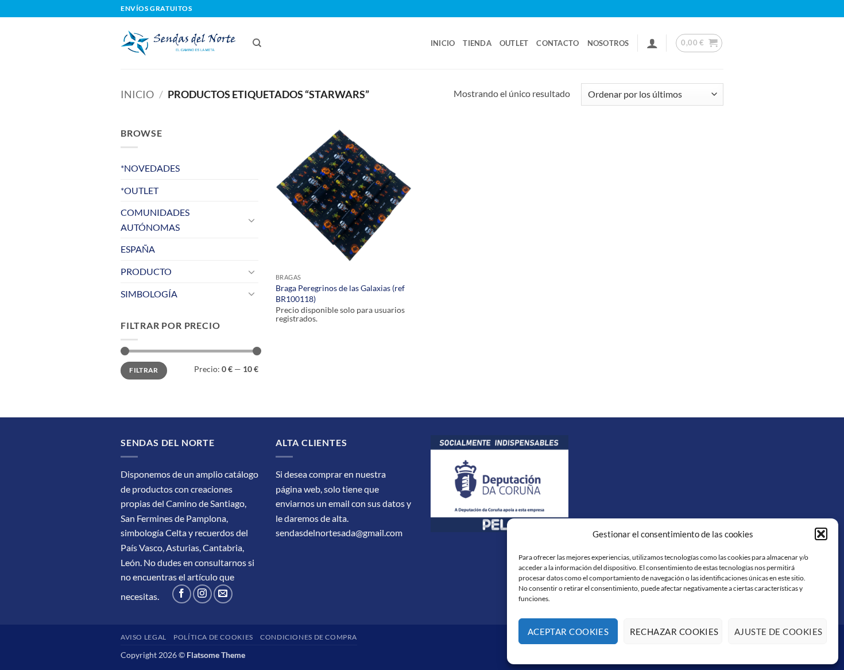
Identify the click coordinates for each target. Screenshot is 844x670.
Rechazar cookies (674, 631)
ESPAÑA (138, 248)
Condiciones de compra (308, 637)
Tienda (477, 43)
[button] (821, 534)
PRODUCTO (146, 271)
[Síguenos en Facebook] (181, 593)
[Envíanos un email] (223, 593)
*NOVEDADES (150, 167)
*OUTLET (139, 190)
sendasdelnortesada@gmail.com (339, 532)
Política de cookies (213, 637)
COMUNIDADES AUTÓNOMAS (155, 220)
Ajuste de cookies (778, 631)
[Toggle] (251, 220)
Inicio (443, 43)
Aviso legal (144, 637)
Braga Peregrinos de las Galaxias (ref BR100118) (340, 293)
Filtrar (143, 370)
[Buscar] (257, 43)
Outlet (514, 43)
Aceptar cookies (568, 631)
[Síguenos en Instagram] (202, 593)
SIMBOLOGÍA (149, 293)
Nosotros (608, 43)
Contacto (557, 43)
